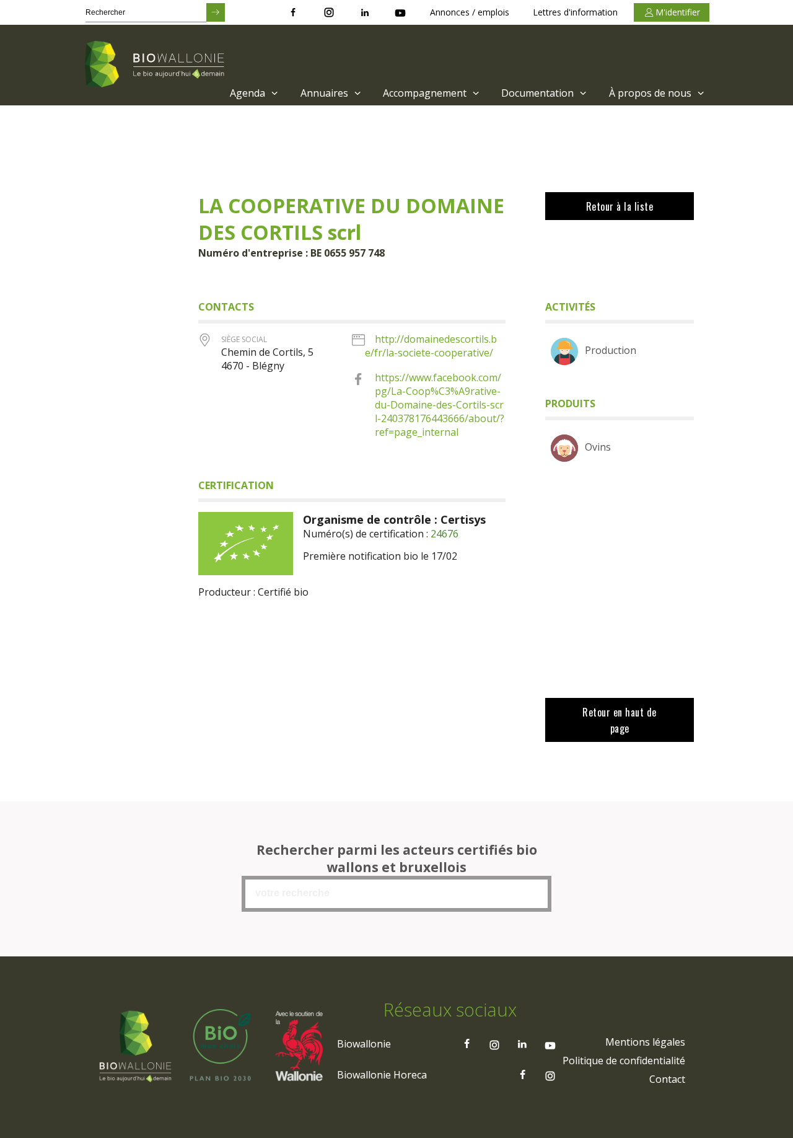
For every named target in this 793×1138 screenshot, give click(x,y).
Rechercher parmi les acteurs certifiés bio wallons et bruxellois (396, 858)
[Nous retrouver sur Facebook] (293, 12)
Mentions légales (645, 1042)
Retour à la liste (620, 206)
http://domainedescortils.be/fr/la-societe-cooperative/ (431, 345)
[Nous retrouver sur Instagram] (329, 12)
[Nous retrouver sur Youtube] (400, 12)
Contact (667, 1079)
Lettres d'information (575, 12)
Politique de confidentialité (624, 1060)
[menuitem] (252, 93)
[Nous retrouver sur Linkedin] (365, 12)
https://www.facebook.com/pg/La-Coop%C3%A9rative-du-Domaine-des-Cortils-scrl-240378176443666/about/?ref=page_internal (439, 405)
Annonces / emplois (469, 12)
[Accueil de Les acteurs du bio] (156, 65)
